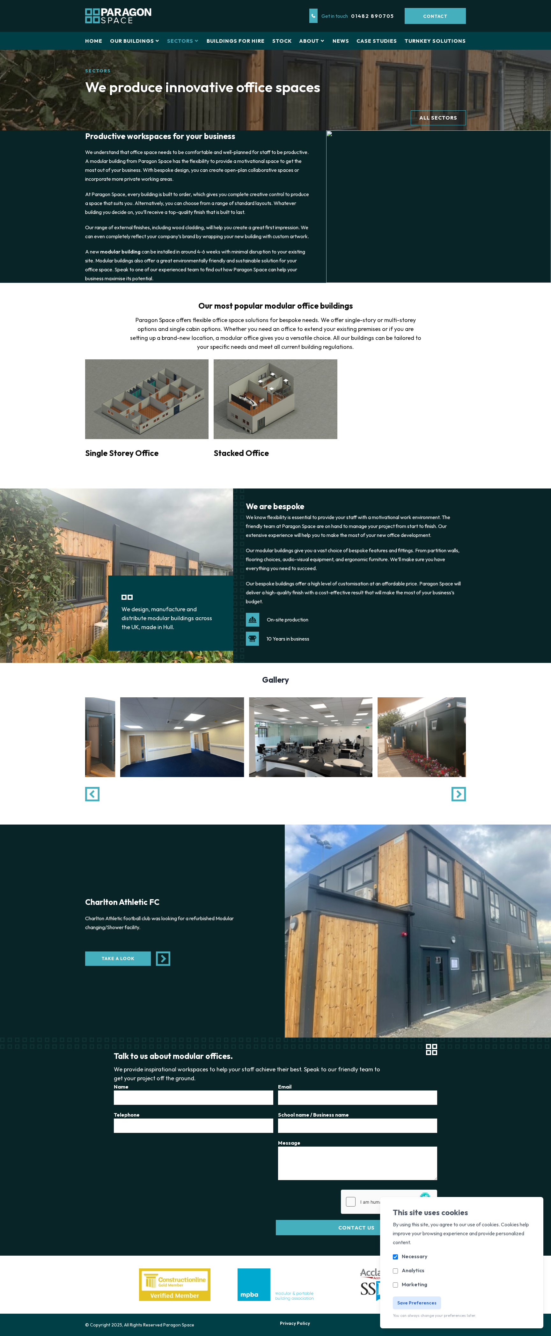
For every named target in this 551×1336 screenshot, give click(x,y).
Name (121, 1086)
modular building (120, 251)
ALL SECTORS (438, 117)
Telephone (127, 1115)
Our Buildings (132, 41)
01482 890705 (372, 16)
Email (284, 1086)
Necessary (414, 1256)
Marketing (414, 1284)
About (309, 41)
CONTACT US (356, 1227)
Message (289, 1143)
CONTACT (435, 16)
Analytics (413, 1270)
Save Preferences (417, 1303)
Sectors (180, 41)
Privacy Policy (295, 1323)
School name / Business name (313, 1115)
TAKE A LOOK (118, 958)
